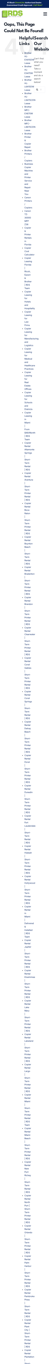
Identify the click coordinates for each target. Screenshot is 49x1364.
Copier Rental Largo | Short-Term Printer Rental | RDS (27, 1078)
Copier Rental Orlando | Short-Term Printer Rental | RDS (28, 1239)
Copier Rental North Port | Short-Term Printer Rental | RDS (27, 1209)
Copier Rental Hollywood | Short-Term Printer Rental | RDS (29, 889)
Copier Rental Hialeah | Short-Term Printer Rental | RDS (28, 859)
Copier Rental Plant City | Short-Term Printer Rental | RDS (27, 1333)
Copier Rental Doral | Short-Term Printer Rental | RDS (27, 768)
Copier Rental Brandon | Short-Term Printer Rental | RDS (28, 611)
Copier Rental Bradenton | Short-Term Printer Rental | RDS (29, 580)
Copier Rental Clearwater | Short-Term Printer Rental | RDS (29, 641)
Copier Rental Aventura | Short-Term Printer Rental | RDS (28, 486)
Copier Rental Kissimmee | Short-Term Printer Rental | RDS (29, 984)
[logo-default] (12, 11)
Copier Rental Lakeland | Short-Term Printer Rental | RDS (28, 1047)
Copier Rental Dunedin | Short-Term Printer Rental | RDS (28, 799)
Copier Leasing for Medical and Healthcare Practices (29, 358)
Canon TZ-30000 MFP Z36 (27, 218)
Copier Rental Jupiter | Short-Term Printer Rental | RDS (27, 953)
